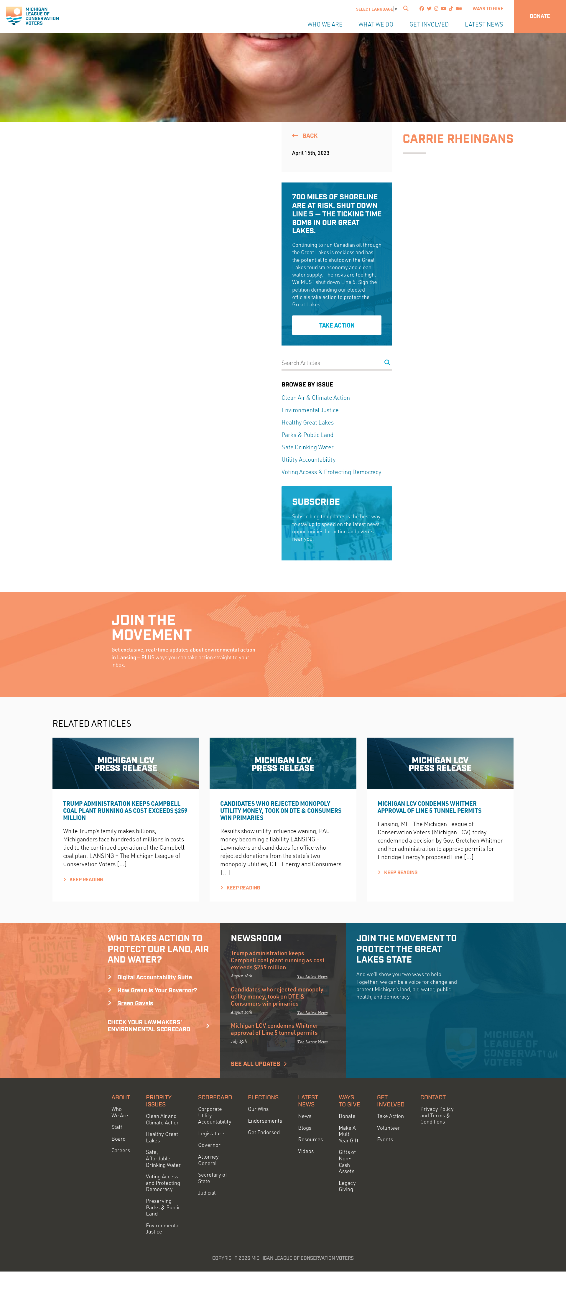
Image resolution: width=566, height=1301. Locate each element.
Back (309, 136)
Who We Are (325, 24)
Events (385, 1139)
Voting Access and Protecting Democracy (163, 1182)
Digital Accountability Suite (154, 977)
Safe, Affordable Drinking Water (163, 1158)
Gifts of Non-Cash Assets (347, 1161)
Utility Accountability (309, 459)
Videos (306, 1151)
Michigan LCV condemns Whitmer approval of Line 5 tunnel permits (430, 807)
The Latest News (312, 976)
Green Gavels (135, 1003)
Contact (433, 1097)
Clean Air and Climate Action (163, 1119)
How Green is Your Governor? (157, 990)
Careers (120, 1150)
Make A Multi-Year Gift (348, 1134)
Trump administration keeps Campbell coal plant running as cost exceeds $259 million (125, 810)
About (120, 1097)
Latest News (484, 24)
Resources (310, 1139)
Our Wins (258, 1109)
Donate (540, 16)
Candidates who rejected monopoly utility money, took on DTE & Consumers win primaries (280, 810)
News (304, 1116)
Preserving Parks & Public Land (163, 1207)
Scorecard (215, 1097)
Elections (263, 1097)
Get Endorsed (264, 1132)
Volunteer (388, 1128)
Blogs (304, 1128)
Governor (209, 1145)
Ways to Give (488, 8)
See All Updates (255, 1064)
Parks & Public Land (307, 434)
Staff (116, 1127)
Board (118, 1139)
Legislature (211, 1133)
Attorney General (208, 1160)
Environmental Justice (310, 410)
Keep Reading (85, 880)
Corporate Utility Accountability (214, 1115)
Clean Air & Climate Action (316, 397)
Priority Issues (159, 1101)
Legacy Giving (347, 1186)
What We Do (376, 24)
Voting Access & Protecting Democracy (331, 472)
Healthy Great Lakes (308, 422)
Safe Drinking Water (307, 447)
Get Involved (429, 24)
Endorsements (265, 1121)
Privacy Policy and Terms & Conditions (437, 1115)
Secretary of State (212, 1178)
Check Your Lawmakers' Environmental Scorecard (149, 1026)
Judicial (206, 1193)
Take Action (337, 325)
